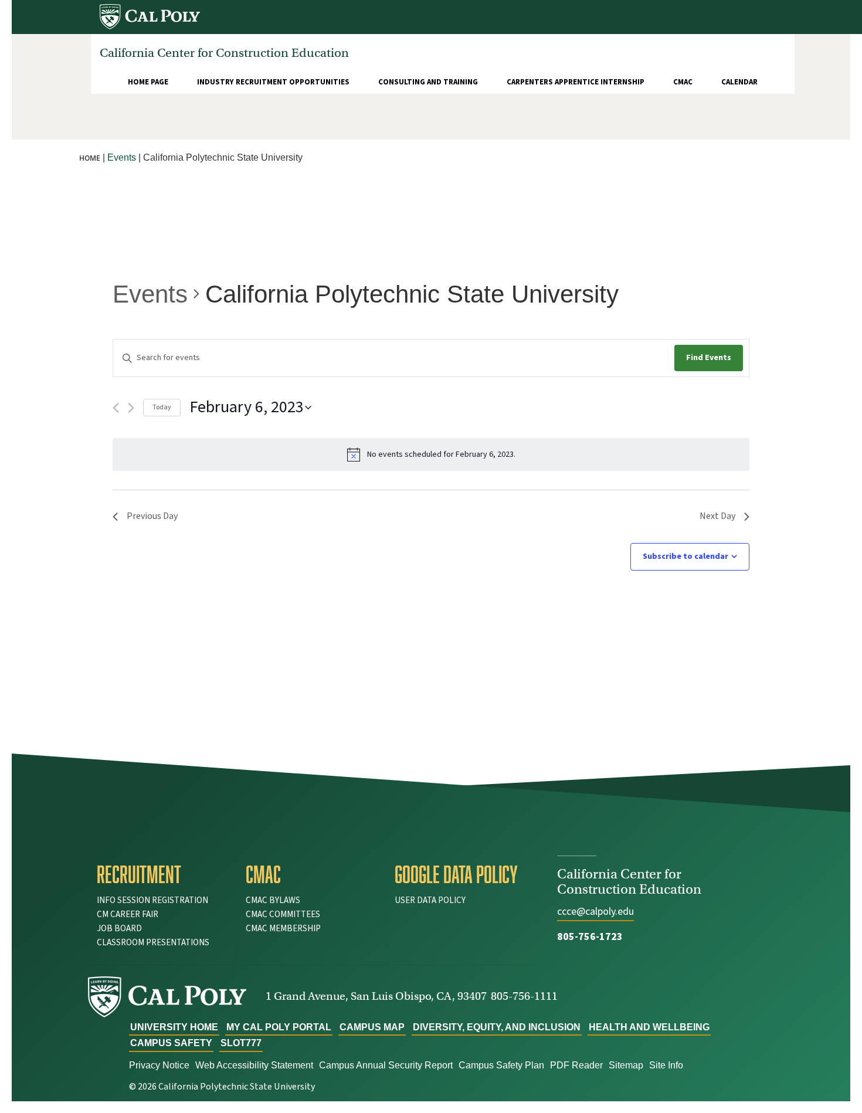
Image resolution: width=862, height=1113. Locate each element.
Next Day (717, 516)
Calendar (739, 82)
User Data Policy (430, 900)
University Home (174, 1027)
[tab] (162, 874)
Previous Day (152, 516)
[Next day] (131, 407)
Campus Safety (171, 1043)
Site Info (666, 1065)
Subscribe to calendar (685, 556)
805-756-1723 (590, 936)
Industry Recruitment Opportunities (273, 82)
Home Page (148, 82)
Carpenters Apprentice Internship (575, 82)
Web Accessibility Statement (254, 1065)
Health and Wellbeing (649, 1027)
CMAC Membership (283, 928)
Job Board (119, 928)
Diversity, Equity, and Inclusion (497, 1027)
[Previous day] (116, 407)
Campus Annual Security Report (386, 1065)
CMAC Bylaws (273, 900)
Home (89, 158)
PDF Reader (576, 1065)
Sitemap (626, 1065)
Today (161, 407)
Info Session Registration (152, 900)
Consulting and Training (428, 82)
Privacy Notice (159, 1065)
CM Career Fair (127, 914)
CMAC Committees (283, 914)
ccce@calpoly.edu (595, 911)
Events (150, 294)
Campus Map (372, 1027)
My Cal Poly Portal (278, 1027)
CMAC (683, 82)
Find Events (708, 358)
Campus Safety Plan (501, 1065)
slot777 (241, 1043)
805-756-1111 (524, 996)
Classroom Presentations (153, 942)
